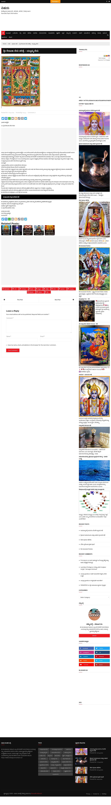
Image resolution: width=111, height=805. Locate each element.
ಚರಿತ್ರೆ (47, 289)
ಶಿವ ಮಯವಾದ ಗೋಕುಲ (84, 246)
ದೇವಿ (54, 289)
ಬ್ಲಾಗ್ (63, 33)
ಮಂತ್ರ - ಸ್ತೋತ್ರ (56, 765)
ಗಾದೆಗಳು (35, 33)
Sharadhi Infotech (36, 793)
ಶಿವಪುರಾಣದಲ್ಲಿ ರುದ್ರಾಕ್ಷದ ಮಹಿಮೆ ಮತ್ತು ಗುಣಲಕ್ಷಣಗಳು (91, 489)
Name (8, 336)
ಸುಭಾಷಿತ (55, 774)
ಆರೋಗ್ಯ (94, 33)
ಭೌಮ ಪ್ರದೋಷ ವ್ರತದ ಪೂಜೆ (88, 544)
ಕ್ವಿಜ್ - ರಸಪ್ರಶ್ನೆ (67, 755)
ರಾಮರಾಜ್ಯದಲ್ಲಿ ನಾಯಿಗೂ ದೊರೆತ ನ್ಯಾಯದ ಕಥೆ (89, 110)
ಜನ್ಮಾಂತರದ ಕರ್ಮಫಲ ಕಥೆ (85, 425)
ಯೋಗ (10, 37)
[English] (109, 56)
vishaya (24, 112)
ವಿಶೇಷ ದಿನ (44, 771)
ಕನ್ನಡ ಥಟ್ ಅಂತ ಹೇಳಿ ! (97, 580)
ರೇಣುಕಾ (31, 292)
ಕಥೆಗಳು (29, 33)
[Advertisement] (74, 17)
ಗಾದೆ (43, 758)
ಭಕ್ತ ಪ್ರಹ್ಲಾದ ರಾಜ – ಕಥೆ (84, 299)
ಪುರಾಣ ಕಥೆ (66, 762)
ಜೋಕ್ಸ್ (99, 33)
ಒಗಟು (42, 755)
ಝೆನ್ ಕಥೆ (66, 758)
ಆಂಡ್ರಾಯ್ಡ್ (43, 752)
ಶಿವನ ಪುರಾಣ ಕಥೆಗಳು (84, 200)
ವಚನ (24, 33)
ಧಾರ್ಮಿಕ (105, 33)
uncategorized (57, 749)
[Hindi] (105, 56)
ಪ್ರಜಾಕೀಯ (4, 37)
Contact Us (96, 793)
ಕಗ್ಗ (20, 33)
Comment (10, 318)
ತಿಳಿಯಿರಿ (94, 635)
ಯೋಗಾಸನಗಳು (42, 33)
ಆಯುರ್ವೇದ (87, 33)
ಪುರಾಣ (62, 289)
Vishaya (24, 289)
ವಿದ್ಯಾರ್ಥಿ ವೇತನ (65, 768)
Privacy (88, 793)
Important (44, 749)
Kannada (6, 289)
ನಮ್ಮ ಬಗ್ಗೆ (68, 33)
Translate (108, 60)
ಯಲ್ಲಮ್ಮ (71, 289)
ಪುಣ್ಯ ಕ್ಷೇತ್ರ (54, 762)
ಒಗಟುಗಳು (15, 33)
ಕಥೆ (32, 289)
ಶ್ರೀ (47, 292)
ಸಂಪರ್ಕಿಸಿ (74, 33)
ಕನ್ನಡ (39, 289)
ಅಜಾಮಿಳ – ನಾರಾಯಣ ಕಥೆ (85, 374)
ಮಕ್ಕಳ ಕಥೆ (67, 765)
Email (42, 336)
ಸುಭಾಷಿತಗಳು (51, 33)
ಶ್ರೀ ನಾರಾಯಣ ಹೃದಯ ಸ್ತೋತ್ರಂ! (98, 585)
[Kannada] (107, 56)
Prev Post (20, 299)
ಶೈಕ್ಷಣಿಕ (58, 33)
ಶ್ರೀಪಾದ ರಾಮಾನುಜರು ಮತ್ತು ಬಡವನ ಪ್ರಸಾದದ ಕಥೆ (90, 143)
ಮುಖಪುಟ (3, 1)
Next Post (57, 299)
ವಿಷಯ (5, 8)
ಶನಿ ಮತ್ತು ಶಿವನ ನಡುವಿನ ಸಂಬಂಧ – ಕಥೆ (88, 324)
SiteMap (104, 793)
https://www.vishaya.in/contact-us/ (12, 758)
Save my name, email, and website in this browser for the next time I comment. (32, 345)
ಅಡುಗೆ (80, 33)
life (15, 289)
